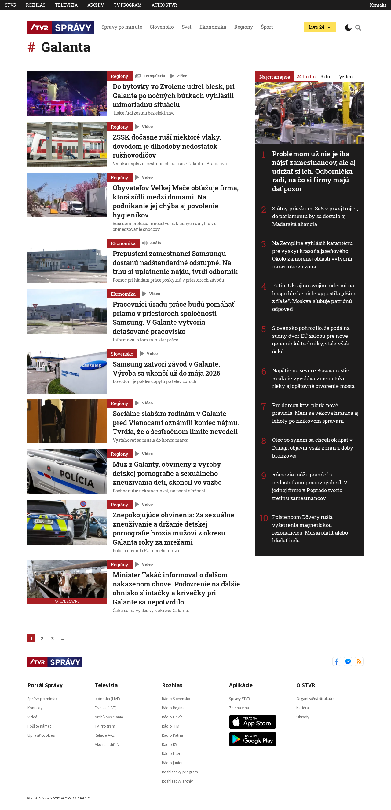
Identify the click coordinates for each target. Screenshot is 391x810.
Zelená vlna (239, 707)
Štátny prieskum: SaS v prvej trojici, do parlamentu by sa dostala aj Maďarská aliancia (315, 216)
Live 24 (316, 27)
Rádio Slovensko (176, 698)
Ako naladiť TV (107, 744)
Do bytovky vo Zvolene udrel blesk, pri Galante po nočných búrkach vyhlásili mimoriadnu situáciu (174, 95)
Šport (267, 27)
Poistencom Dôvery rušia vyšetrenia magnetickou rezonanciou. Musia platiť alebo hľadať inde (310, 528)
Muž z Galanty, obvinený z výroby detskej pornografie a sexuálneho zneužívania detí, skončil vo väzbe (167, 473)
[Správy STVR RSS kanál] (359, 662)
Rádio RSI (170, 744)
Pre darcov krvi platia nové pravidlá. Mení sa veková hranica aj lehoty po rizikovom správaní (315, 413)
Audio (155, 243)
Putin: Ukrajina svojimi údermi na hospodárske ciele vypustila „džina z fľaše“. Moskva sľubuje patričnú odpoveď (314, 297)
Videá (32, 716)
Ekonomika (212, 27)
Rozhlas (35, 5)
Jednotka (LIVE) (107, 698)
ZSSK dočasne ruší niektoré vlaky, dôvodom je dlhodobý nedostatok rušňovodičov (167, 146)
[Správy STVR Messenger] (348, 662)
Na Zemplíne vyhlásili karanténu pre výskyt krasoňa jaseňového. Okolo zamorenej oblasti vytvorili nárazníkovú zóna (312, 254)
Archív (95, 5)
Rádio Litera (172, 753)
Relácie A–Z (105, 735)
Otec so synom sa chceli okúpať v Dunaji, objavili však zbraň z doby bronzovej (312, 447)
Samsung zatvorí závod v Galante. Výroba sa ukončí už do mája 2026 (166, 368)
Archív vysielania (109, 716)
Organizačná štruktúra (315, 698)
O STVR (305, 685)
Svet (187, 27)
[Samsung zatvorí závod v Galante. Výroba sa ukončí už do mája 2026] (67, 371)
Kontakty (34, 707)
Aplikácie (241, 685)
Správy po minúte (121, 27)
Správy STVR (239, 698)
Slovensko (162, 27)
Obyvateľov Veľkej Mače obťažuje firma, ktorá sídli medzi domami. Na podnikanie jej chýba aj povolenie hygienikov (176, 201)
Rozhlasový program (180, 771)
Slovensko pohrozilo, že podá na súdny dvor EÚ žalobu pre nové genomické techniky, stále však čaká (311, 339)
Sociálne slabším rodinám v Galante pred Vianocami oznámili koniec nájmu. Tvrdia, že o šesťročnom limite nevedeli (176, 422)
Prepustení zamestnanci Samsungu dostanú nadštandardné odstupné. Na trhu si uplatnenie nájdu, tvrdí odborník (175, 262)
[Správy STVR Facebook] (336, 662)
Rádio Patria (172, 735)
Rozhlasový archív (177, 780)
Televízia (66, 5)
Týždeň (345, 76)
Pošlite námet (39, 725)
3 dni (326, 76)
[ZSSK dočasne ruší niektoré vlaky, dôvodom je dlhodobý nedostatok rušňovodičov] (67, 145)
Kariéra (302, 707)
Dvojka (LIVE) (105, 707)
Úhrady (302, 716)
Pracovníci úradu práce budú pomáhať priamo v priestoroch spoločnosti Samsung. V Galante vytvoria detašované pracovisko (173, 318)
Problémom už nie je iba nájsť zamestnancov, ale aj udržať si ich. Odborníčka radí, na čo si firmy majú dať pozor (314, 171)
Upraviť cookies (41, 735)
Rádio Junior (172, 762)
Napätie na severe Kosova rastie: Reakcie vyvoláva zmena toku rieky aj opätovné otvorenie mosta (313, 378)
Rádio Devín (172, 716)
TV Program (128, 5)
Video (181, 75)
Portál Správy (45, 685)
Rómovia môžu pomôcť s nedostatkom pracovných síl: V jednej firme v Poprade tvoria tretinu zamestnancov (310, 486)
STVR (10, 5)
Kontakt (378, 5)
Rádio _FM (170, 725)
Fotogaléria (154, 75)
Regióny (243, 27)
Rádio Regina (173, 707)
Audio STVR (164, 5)
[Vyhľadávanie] (358, 27)
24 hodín (306, 76)
